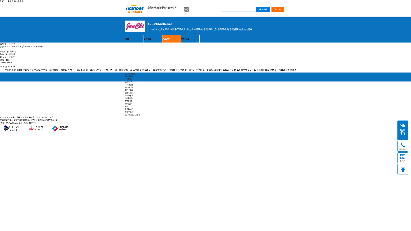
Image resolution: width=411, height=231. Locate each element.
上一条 (3, 62)
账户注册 (129, 93)
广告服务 (129, 101)
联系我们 (129, 85)
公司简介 (129, 79)
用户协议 (129, 112)
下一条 (9, 62)
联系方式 (185, 39)
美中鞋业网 (19, 1)
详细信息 (4, 66)
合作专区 (129, 82)
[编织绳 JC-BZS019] (33, 46)
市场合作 (129, 104)
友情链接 (129, 87)
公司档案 (148, 39)
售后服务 (129, 98)
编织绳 (13, 52)
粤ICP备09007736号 (45, 117)
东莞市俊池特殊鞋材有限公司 (162, 7)
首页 (127, 39)
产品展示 (166, 39)
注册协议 (129, 109)
